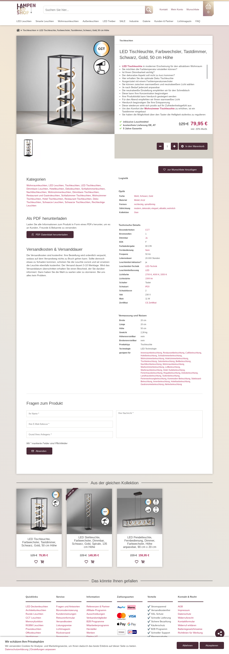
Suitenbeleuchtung (171, 376)
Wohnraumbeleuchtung (173, 364)
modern (137, 208)
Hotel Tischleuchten (52, 198)
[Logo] (26, 14)
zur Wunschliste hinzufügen (182, 169)
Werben (91, 632)
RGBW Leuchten (34, 625)
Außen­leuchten (91, 21)
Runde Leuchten (34, 614)
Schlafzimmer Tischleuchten (76, 195)
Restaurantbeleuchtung (173, 353)
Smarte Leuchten (45, 21)
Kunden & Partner (163, 21)
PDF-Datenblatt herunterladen (52, 234)
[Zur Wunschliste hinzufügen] (36, 562)
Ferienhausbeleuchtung (151, 373)
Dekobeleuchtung (189, 373)
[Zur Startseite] (18, 30)
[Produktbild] (65, 85)
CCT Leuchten (33, 617)
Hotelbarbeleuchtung (180, 381)
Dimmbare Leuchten (37, 188)
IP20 (147, 286)
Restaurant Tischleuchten (78, 198)
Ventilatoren (32, 636)
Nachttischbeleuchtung (151, 364)
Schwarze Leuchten (52, 202)
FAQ (197, 21)
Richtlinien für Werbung (190, 632)
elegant (154, 208)
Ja (146, 238)
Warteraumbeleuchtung (151, 370)
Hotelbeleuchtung (149, 355)
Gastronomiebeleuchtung (152, 384)
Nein (147, 250)
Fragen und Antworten (68, 606)
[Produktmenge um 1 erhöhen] (174, 146)
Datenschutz (184, 614)
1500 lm (149, 278)
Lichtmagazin (184, 21)
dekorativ (146, 208)
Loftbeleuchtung (172, 367)
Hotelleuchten (56, 188)
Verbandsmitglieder (97, 617)
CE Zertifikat (150, 303)
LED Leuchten (24, 21)
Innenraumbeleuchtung (151, 353)
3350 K (163, 274)
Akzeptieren (212, 645)
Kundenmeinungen (66, 614)
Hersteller (92, 629)
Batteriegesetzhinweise (190, 629)
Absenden (41, 451)
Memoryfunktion (34, 621)
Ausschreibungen (96, 614)
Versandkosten (64, 621)
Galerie (146, 21)
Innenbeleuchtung (161, 381)
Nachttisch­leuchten (36, 192)
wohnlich (171, 208)
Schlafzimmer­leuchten (93, 188)
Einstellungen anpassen (43, 649)
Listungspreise (64, 625)
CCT (147, 230)
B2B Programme (95, 621)
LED (147, 270)
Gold (151, 196)
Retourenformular (65, 617)
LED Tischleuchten (91, 185)
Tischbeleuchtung (149, 361)
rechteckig (139, 204)
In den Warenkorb (194, 146)
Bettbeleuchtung (183, 361)
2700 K (148, 274)
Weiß (136, 196)
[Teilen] (220, 633)
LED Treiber (109, 21)
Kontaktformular (186, 621)
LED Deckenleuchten (37, 606)
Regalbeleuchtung (171, 373)
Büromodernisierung (67, 610)
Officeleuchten (33, 632)
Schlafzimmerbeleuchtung (170, 355)
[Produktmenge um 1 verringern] (160, 146)
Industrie (134, 21)
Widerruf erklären (187, 625)
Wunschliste (192, 9)
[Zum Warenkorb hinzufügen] (42, 562)
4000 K (156, 274)
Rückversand (63, 632)
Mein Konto (177, 9)
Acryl (142, 200)
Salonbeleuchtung (166, 361)
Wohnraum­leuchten (68, 21)
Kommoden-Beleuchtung (178, 378)
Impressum (184, 610)
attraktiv (162, 208)
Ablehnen (188, 645)
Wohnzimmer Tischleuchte (159, 108)
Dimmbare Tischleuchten (85, 192)
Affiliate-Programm (96, 610)
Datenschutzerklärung (16, 649)
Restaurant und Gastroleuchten (43, 195)
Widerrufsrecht (185, 617)
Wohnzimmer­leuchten (59, 192)
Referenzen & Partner (98, 606)
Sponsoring (62, 636)
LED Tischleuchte (132, 66)
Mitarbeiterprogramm (98, 625)
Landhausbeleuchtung (151, 376)
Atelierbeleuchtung (173, 384)
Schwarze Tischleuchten (77, 202)
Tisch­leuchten (72, 185)
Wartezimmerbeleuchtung (152, 367)
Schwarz (144, 196)
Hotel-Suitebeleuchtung (174, 370)
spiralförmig (150, 204)
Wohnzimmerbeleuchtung (152, 358)
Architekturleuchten (36, 610)
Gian (136, 212)
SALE (122, 21)
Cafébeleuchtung (193, 353)
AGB (180, 606)
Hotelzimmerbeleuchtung (176, 358)
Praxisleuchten (33, 629)
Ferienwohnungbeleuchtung (153, 378)
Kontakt (164, 9)
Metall (137, 200)
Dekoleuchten (72, 188)
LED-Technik (151, 266)
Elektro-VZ (92, 636)
